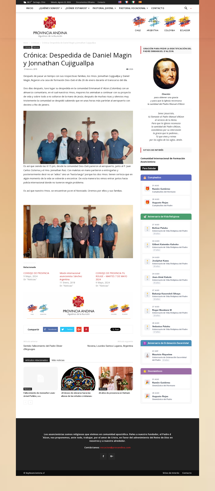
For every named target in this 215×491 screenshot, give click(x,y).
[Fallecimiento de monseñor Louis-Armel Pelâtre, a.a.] (40, 378)
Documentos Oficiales (85, 2)
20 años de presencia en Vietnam (114, 393)
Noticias (36, 47)
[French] (126, 2)
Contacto (101, 2)
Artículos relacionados (36, 360)
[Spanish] (140, 2)
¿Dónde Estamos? (76, 8)
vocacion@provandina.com (115, 447)
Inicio (29, 8)
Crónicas (27, 47)
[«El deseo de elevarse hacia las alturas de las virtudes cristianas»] (78, 378)
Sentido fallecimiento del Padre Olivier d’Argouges (42, 348)
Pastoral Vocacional (132, 8)
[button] (187, 8)
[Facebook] (103, 456)
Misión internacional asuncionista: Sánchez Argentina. (71, 276)
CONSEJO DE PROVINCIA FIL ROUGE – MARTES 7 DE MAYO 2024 (111, 276)
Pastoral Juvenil (103, 8)
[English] (119, 2)
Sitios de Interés (171, 473)
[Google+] (112, 456)
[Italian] (133, 2)
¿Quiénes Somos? (49, 8)
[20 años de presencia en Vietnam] (116, 378)
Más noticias (58, 360)
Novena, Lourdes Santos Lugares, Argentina (110, 346)
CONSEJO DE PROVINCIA (36, 273)
